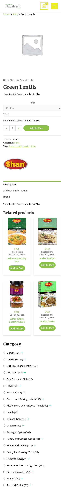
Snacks (13, 478)
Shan (33, 146)
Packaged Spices (19, 432)
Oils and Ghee (16, 418)
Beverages (15, 359)
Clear (6, 114)
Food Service (16, 392)
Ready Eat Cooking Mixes (23, 452)
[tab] (32, 184)
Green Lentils (15, 146)
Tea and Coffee (17, 485)
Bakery (13, 352)
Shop (15, 14)
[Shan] (15, 164)
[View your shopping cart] (44, 6)
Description (9, 184)
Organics (14, 425)
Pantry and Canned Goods (23, 438)
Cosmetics (15, 372)
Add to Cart (36, 128)
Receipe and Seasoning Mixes (26, 465)
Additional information (15, 190)
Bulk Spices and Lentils (22, 365)
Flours (12, 385)
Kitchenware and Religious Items (27, 405)
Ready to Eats (17, 458)
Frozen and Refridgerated (24, 399)
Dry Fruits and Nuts (20, 379)
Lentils (12, 412)
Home (6, 14)
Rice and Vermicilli (19, 472)
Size (33, 102)
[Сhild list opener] (22, 353)
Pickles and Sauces (20, 445)
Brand (6, 196)
